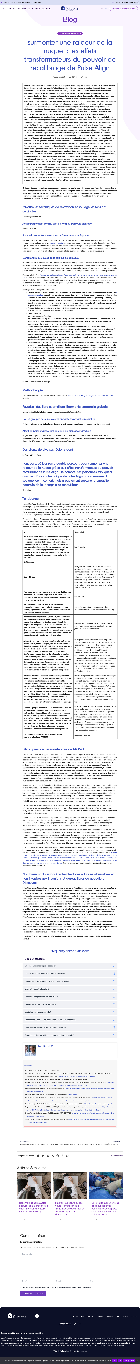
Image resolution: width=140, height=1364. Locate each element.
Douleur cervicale (70, 33)
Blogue (46, 8)
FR (106, 9)
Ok (115, 1360)
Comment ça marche (105, 1316)
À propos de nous (87, 1316)
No (120, 1360)
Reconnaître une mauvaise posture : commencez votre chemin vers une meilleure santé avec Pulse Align (33, 1207)
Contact (134, 1316)
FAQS (38, 8)
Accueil (7, 8)
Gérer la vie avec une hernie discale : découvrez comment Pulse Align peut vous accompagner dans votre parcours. (105, 1208)
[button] (38, 1155)
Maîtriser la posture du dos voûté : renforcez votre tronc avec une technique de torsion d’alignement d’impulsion (69, 1208)
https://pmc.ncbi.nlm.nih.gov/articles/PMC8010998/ (77, 1076)
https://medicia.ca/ (74, 1095)
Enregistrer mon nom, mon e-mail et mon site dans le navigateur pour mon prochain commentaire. (57, 1287)
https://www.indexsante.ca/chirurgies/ (98, 1104)
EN (102, 9)
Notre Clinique (21, 8)
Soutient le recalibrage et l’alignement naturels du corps (90, 395)
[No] (137, 1361)
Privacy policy (129, 1360)
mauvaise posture (57, 243)
